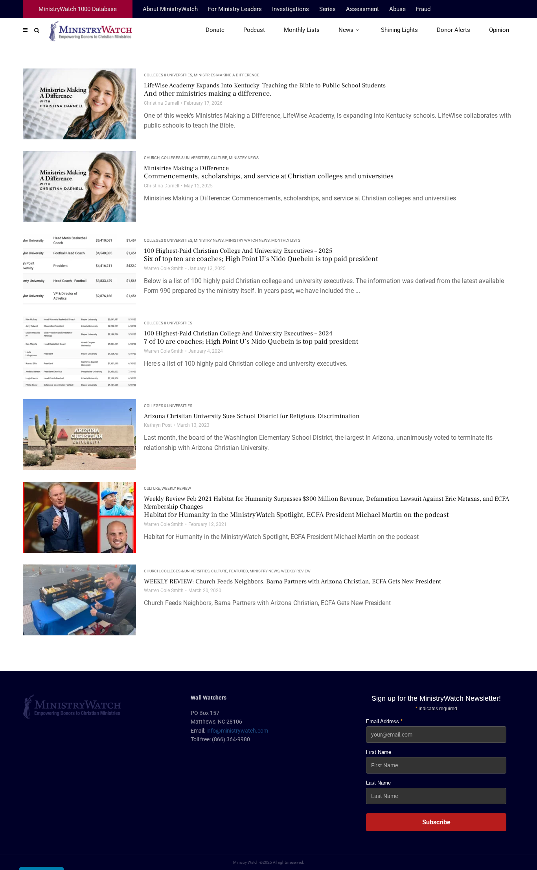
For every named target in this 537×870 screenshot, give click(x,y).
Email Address (384, 721)
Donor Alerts (453, 29)
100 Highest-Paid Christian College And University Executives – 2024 (251, 337)
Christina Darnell (161, 103)
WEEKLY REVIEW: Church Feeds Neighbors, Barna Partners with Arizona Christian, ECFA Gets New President (292, 581)
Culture (219, 157)
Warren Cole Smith (164, 268)
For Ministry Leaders (235, 9)
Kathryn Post (158, 425)
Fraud (423, 9)
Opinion (499, 29)
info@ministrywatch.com (237, 730)
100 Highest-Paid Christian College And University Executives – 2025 (261, 255)
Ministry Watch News (247, 240)
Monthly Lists (302, 29)
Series (327, 9)
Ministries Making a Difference (226, 75)
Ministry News (244, 157)
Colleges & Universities (168, 75)
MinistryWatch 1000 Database (78, 9)
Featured (238, 571)
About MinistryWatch (170, 9)
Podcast (254, 29)
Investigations (290, 9)
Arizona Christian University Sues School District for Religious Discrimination (251, 416)
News (345, 29)
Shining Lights (399, 29)
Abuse (397, 9)
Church (152, 157)
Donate (215, 29)
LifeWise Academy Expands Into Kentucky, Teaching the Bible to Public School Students (265, 89)
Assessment (362, 9)
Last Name (378, 783)
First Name (378, 752)
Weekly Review (176, 488)
